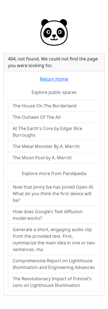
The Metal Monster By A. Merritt (46, 146)
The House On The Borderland (44, 106)
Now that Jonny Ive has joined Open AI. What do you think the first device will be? (53, 193)
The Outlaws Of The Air (37, 117)
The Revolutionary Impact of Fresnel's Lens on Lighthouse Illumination (52, 282)
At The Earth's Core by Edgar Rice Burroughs (47, 131)
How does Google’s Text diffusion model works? (48, 214)
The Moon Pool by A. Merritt (42, 158)
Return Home (54, 79)
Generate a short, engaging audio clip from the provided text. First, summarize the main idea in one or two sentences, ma (54, 239)
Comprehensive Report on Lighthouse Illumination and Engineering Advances (54, 264)
